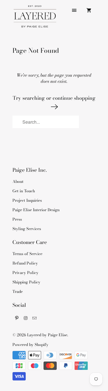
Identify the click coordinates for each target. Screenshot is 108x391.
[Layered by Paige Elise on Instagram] (25, 317)
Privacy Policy (25, 273)
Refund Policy (25, 263)
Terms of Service (27, 254)
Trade (17, 291)
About (18, 181)
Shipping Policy (26, 282)
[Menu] (74, 10)
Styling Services (26, 229)
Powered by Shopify (30, 345)
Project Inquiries (27, 200)
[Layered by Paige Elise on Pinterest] (16, 317)
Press (17, 219)
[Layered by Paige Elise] (34, 18)
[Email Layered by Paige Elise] (34, 317)
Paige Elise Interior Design (36, 210)
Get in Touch (23, 191)
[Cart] (89, 10)
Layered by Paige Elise (47, 335)
